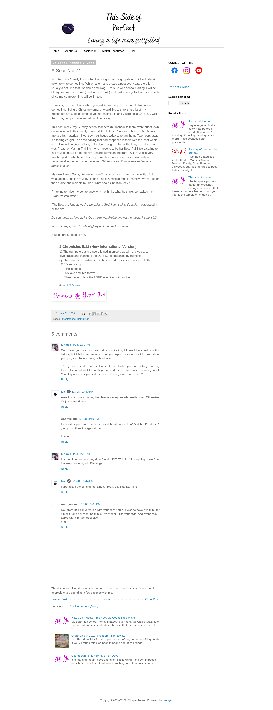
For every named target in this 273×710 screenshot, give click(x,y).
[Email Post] (83, 313)
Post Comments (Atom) (83, 606)
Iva (63, 391)
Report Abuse (178, 87)
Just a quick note (199, 121)
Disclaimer (89, 50)
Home (55, 50)
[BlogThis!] (94, 314)
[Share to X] (98, 314)
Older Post (152, 599)
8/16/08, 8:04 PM (89, 504)
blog (132, 174)
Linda (65, 344)
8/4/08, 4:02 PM (80, 453)
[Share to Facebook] (102, 314)
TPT (133, 50)
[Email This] (91, 314)
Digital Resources (113, 50)
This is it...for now (199, 177)
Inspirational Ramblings (75, 319)
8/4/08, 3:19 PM (89, 418)
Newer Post (59, 599)
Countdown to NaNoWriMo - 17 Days (94, 655)
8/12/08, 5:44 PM (82, 481)
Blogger (167, 700)
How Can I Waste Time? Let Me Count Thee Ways (103, 617)
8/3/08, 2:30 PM (80, 344)
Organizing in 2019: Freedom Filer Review (98, 635)
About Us (71, 50)
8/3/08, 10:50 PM (82, 391)
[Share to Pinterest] (106, 314)
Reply (64, 379)
